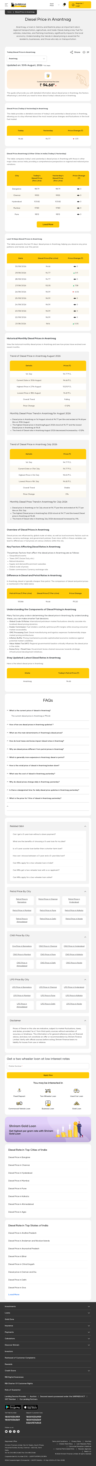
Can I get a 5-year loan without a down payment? (34, 834)
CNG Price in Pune (48, 954)
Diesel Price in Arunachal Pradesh (23, 1249)
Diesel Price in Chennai (19, 1165)
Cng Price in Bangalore (22, 946)
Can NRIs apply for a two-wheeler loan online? (32, 877)
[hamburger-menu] (8, 5)
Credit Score (10, 1371)
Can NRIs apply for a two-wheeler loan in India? (33, 863)
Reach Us (87, 1451)
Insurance (9, 1326)
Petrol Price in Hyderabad (74, 900)
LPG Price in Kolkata (74, 995)
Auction (33, 1396)
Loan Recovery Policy (83, 1444)
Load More (48, 224)
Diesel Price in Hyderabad (20, 1173)
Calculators (10, 1338)
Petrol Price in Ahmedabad (22, 920)
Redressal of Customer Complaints (20, 1358)
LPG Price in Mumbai (21, 995)
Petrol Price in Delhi (48, 919)
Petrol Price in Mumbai (22, 910)
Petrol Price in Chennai (48, 899)
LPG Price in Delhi (48, 1004)
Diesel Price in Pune (17, 1189)
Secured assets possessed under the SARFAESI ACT (62, 1396)
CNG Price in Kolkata (74, 954)
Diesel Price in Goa (17, 1288)
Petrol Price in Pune (48, 910)
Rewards (8, 1364)
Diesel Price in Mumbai (18, 1181)
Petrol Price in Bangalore (22, 900)
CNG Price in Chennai (48, 946)
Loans (7, 1313)
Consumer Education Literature (80, 1446)
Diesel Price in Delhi (17, 1280)
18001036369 (12, 1420)
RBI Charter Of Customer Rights (19, 1383)
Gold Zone (9, 1319)
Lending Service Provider (15, 1396)
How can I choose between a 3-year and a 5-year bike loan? (39, 856)
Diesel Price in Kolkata (18, 1196)
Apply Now (48, 1075)
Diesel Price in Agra (17, 1212)
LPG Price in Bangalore (22, 987)
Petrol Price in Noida (74, 919)
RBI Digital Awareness (14, 1377)
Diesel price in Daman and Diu (22, 1272)
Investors (9, 1351)
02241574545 (33, 1423)
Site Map (88, 1441)
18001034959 (12, 1417)
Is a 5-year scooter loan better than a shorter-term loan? (37, 849)
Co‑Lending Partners (28, 1399)
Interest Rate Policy (66, 1444)
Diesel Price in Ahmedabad (21, 1204)
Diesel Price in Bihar (17, 1256)
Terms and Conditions (60, 1441)
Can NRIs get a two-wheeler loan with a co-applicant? (36, 870)
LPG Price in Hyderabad (74, 987)
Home (9, 12)
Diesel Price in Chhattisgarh (21, 1264)
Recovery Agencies (84, 1449)
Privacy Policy (76, 1441)
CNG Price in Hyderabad (74, 946)
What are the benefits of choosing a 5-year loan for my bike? (39, 841)
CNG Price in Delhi (48, 963)
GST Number (10, 1399)
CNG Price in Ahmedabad (22, 964)
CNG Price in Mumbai (22, 954)
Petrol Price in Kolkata (74, 910)
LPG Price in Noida (74, 1004)
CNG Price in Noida (74, 963)
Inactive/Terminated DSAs (65, 1449)
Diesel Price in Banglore (19, 1157)
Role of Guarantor (13, 1390)
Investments (10, 1306)
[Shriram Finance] (18, 4)
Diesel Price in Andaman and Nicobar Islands (29, 1241)
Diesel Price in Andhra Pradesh (22, 1233)
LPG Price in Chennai (48, 987)
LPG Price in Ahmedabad (22, 1005)
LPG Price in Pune (48, 995)
